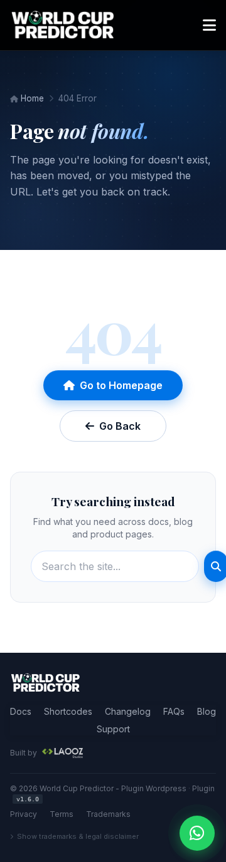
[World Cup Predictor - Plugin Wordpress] (45, 683)
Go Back (120, 426)
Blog (206, 711)
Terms (61, 814)
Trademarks (108, 814)
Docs (20, 711)
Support (113, 729)
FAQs (174, 711)
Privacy (23, 814)
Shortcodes (68, 711)
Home (31, 98)
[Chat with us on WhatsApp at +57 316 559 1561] (197, 833)
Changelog (128, 711)
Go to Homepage (121, 385)
